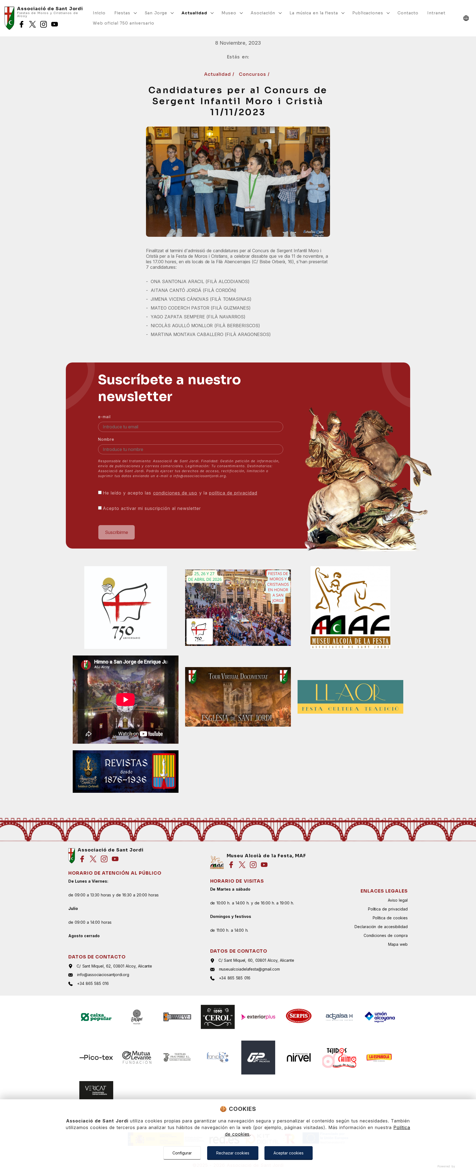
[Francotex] (218, 1057)
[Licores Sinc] (218, 1017)
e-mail (104, 416)
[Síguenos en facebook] (21, 24)
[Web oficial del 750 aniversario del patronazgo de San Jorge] (125, 607)
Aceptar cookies (289, 1153)
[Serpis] (299, 1017)
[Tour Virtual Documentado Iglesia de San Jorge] (238, 696)
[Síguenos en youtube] (54, 24)
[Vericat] (96, 1090)
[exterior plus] (258, 1017)
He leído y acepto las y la (180, 493)
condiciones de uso (175, 493)
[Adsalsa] (339, 1017)
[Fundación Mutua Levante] (137, 1057)
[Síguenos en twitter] (32, 24)
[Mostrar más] (135, 13)
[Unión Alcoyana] (380, 1017)
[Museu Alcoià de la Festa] (350, 607)
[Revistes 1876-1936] (125, 771)
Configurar (182, 1153)
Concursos (253, 74)
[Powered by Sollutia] (238, 1166)
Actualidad (218, 74)
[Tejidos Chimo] (339, 1057)
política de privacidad (233, 493)
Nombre (106, 439)
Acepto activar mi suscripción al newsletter (152, 508)
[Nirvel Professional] (299, 1057)
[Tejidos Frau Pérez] (177, 1057)
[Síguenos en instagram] (43, 24)
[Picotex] (96, 1057)
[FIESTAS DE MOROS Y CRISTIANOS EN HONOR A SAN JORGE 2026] (238, 607)
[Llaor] (350, 696)
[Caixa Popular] (96, 1017)
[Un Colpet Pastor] (137, 1017)
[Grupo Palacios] (258, 1057)
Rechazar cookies (232, 1153)
